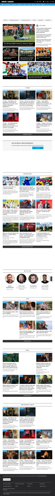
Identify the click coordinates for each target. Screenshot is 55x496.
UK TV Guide (7, 4)
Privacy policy (30, 483)
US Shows (5, 91)
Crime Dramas (39, 353)
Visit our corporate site (42, 476)
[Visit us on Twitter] (41, 1)
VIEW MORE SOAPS (27, 341)
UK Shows (22, 223)
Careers (16, 486)
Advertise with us (43, 486)
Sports (33, 4)
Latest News (42, 25)
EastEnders (41, 20)
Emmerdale (48, 20)
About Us (29, 486)
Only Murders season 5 (25, 20)
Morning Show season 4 (14, 20)
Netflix (34, 20)
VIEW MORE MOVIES (27, 395)
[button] (52, 1)
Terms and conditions (7, 483)
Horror (4, 353)
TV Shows (14, 4)
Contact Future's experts (19, 483)
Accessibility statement (7, 486)
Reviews (38, 4)
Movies (24, 4)
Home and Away (23, 302)
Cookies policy (42, 483)
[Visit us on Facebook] (40, 1)
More (43, 4)
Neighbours (5, 302)
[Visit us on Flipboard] (43, 1)
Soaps (29, 4)
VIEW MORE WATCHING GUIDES (27, 246)
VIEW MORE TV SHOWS (27, 134)
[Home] (2, 4)
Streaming (20, 4)
